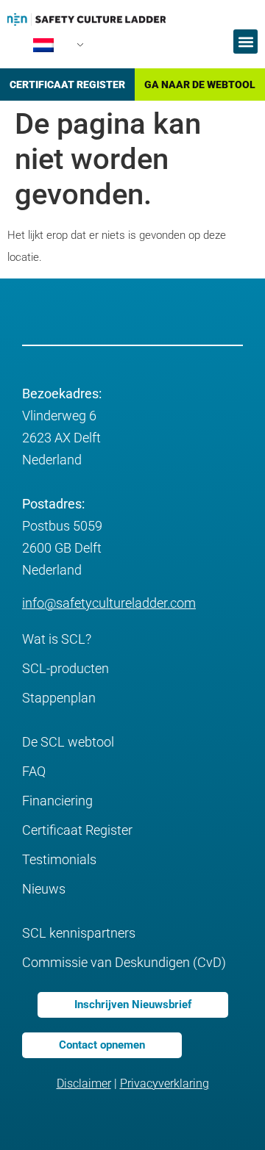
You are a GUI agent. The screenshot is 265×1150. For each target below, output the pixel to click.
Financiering (57, 800)
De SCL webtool (68, 742)
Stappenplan (59, 697)
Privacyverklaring (164, 1083)
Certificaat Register (77, 830)
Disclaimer (84, 1083)
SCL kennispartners (78, 933)
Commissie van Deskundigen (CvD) (124, 962)
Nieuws (44, 888)
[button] (245, 41)
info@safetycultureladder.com (109, 603)
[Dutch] (50, 48)
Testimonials (59, 859)
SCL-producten (65, 668)
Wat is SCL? (56, 639)
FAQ (34, 771)
